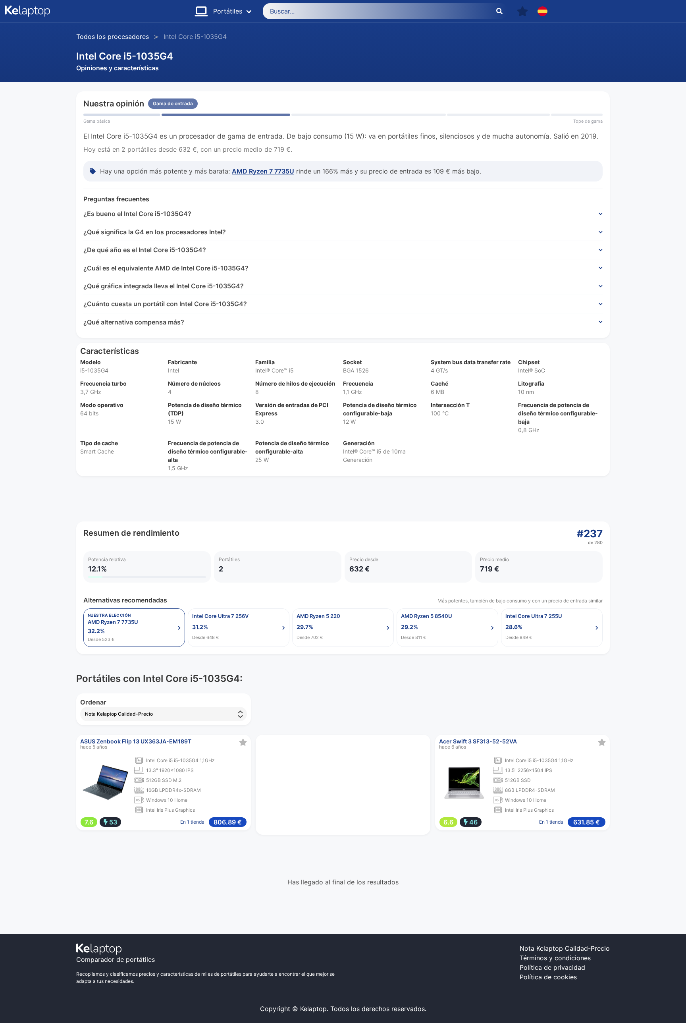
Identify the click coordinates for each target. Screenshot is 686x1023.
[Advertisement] (314, 499)
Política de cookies (548, 977)
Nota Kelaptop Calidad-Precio (565, 948)
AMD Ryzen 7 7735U (263, 171)
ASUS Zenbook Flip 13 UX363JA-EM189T (135, 741)
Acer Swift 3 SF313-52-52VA (478, 741)
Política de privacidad (552, 967)
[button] (522, 11)
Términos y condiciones (555, 958)
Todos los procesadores (112, 37)
